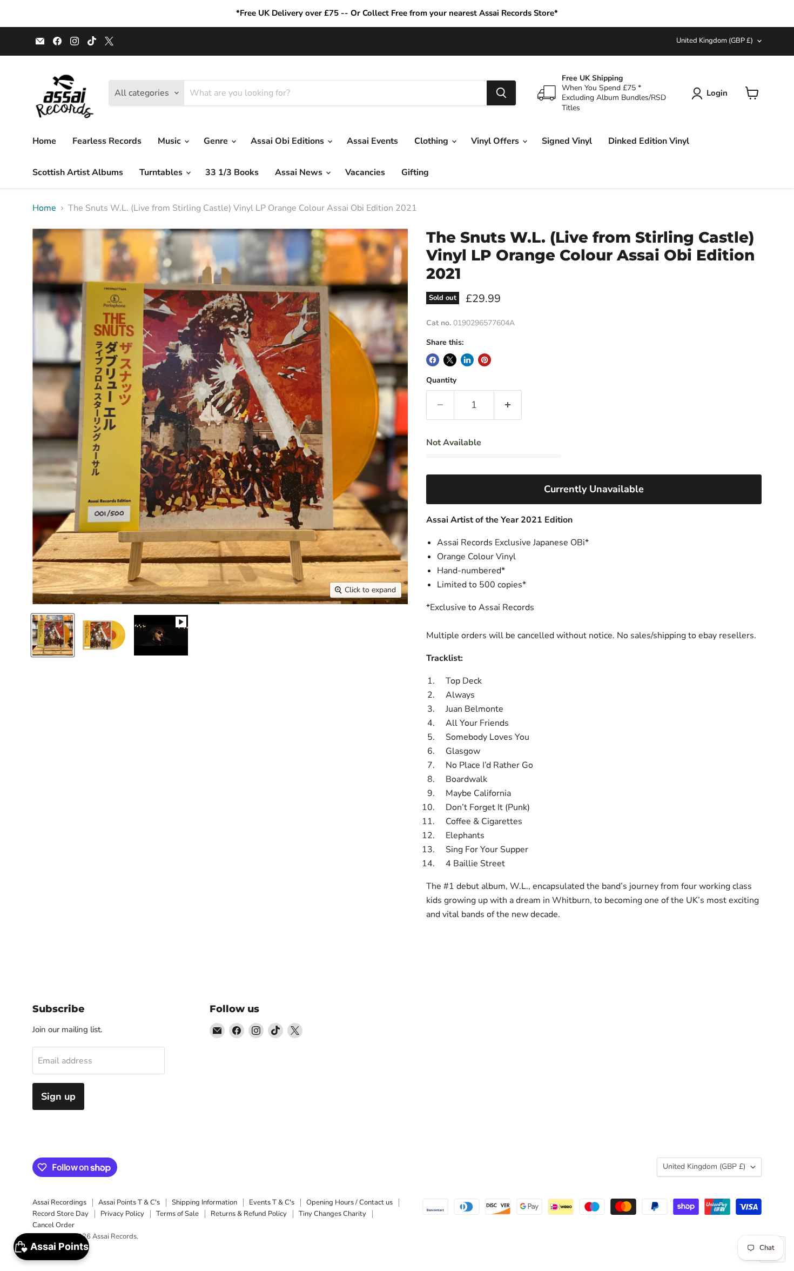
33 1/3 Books (232, 172)
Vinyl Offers (496, 141)
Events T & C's (271, 1202)
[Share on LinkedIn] (467, 359)
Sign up (58, 1096)
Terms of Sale (177, 1214)
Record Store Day (60, 1214)
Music (170, 141)
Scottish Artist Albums (77, 172)
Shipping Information (204, 1202)
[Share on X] (449, 359)
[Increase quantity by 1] (508, 405)
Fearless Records (107, 141)
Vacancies (365, 172)
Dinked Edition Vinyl (648, 141)
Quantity (441, 380)
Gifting (415, 172)
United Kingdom (714, 40)
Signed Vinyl (567, 141)
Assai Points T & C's (129, 1202)
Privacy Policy (122, 1214)
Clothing (432, 141)
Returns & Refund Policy (249, 1214)
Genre (217, 141)
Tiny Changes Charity (332, 1214)
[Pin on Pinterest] (484, 359)
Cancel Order (53, 1225)
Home (44, 141)
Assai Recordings (59, 1202)
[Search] (501, 93)
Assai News (300, 172)
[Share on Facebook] (432, 359)
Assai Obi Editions (288, 141)
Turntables (162, 172)
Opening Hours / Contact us (349, 1202)
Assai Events (372, 141)
